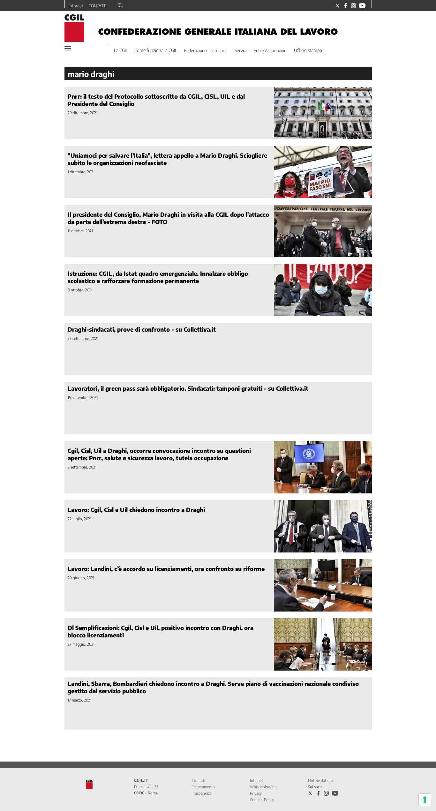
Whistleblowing (263, 787)
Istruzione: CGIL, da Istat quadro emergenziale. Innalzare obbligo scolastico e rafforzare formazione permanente (158, 277)
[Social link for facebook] (345, 5)
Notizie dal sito (320, 780)
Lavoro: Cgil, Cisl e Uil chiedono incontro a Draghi (136, 509)
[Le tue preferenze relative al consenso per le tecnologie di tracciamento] (425, 800)
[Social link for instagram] (353, 5)
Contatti (198, 780)
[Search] (120, 6)
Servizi (241, 50)
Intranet (76, 5)
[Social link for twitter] (337, 5)
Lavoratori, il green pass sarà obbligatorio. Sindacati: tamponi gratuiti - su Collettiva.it (188, 388)
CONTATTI (98, 5)
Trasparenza (202, 793)
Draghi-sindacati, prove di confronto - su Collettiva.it (142, 329)
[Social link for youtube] (362, 5)
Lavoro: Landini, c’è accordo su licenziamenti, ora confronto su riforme (166, 568)
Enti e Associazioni (270, 50)
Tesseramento (203, 787)
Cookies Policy (262, 799)
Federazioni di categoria (206, 50)
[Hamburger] (67, 48)
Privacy (256, 793)
